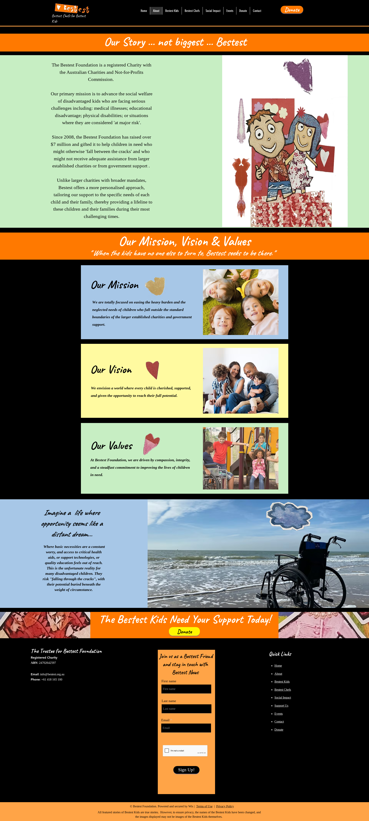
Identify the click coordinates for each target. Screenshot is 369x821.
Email (165, 720)
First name (168, 681)
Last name (169, 701)
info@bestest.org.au (52, 674)
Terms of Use (204, 806)
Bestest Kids (282, 681)
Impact (287, 697)
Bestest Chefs (282, 689)
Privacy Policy (225, 806)
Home (278, 665)
